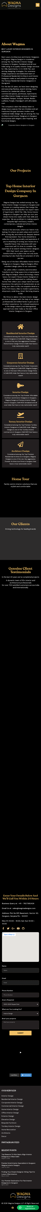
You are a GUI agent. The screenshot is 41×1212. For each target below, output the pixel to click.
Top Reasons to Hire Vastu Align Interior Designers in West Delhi (16, 1155)
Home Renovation (8, 1129)
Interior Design (20, 392)
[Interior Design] (20, 385)
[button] (38, 5)
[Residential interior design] (20, 326)
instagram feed (10, 1142)
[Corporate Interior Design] (20, 356)
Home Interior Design (10, 1109)
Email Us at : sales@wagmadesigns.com (18, 908)
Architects (5, 1133)
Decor (3, 1136)
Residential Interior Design (12, 1099)
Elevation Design (8, 1119)
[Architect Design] (20, 444)
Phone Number (7, 991)
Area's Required (8, 1000)
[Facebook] (12, 1207)
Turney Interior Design (20, 421)
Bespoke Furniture (8, 1123)
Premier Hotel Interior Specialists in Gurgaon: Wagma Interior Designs (18, 1164)
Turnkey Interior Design (10, 1126)
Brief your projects (9, 1019)
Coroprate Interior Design (11, 1103)
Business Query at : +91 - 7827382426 (18, 903)
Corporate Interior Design (20, 362)
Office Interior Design (10, 1113)
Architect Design (20, 451)
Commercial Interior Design (12, 1106)
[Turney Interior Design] (20, 415)
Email (4, 978)
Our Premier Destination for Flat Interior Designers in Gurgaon (16, 1182)
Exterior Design (7, 1116)
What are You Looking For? (12, 1009)
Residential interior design (20, 333)
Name (4, 966)
